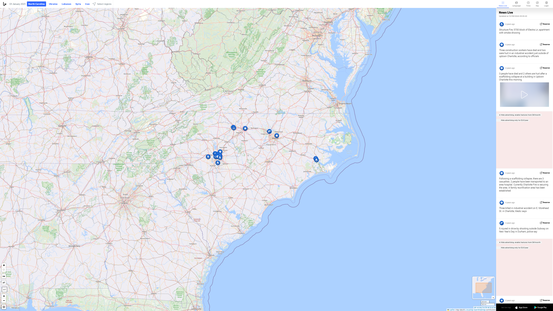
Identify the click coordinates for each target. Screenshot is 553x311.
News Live (503, 6)
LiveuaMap (469, 310)
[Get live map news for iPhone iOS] (521, 307)
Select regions (104, 4)
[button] (218, 163)
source (546, 24)
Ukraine (53, 4)
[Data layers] (4, 307)
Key (537, 6)
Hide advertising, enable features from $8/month (520, 115)
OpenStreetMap (480, 310)
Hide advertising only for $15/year (514, 120)
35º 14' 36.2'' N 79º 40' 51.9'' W (485, 307)
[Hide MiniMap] (493, 297)
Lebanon (66, 4)
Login (546, 6)
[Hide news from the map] (4, 282)
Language (516, 6)
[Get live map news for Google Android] (540, 307)
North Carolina (36, 4)
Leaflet (451, 310)
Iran (87, 4)
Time (528, 6)
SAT (4, 289)
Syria (78, 4)
